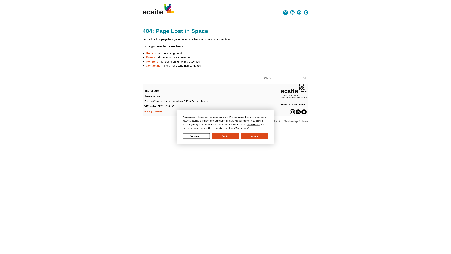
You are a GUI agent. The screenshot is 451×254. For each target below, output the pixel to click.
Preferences (196, 136)
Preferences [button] (242, 128)
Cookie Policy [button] (253, 124)
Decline (225, 136)
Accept (254, 136)
